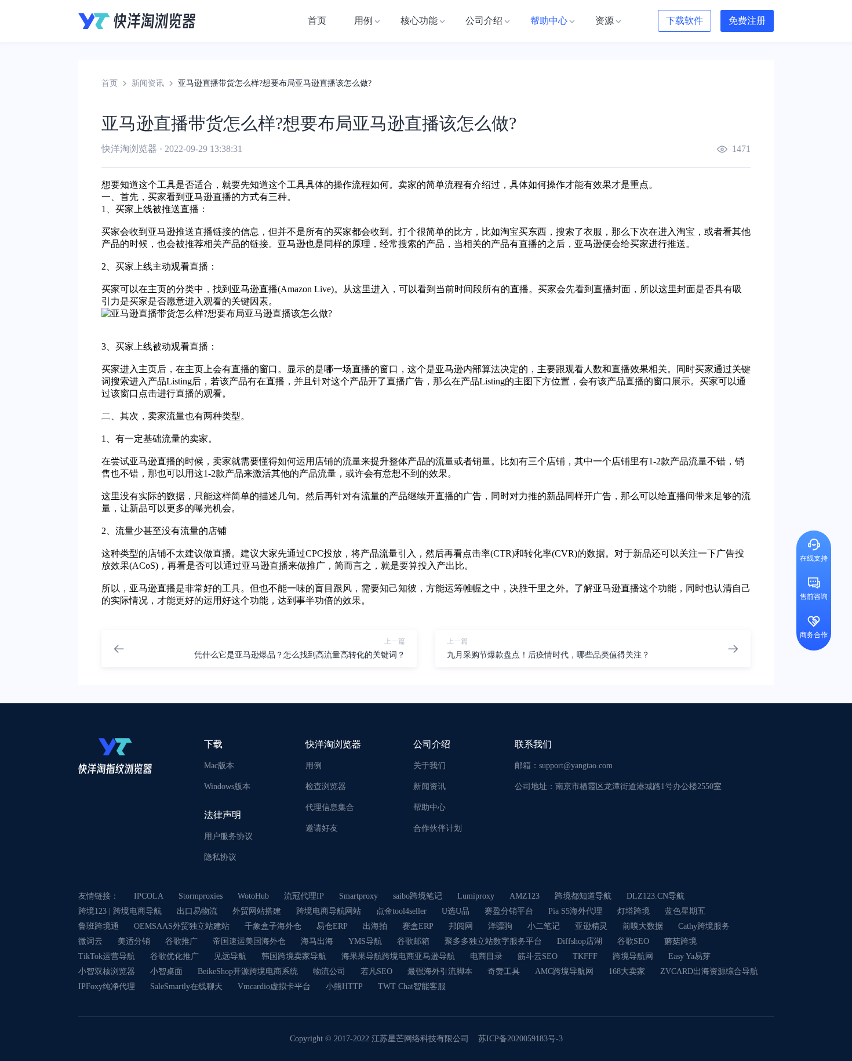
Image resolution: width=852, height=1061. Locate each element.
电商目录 (486, 956)
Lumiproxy (475, 896)
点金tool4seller (401, 911)
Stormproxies (201, 896)
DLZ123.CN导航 (655, 896)
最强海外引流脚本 (439, 971)
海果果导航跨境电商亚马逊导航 (398, 956)
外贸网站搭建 (256, 911)
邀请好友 (321, 828)
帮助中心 (429, 807)
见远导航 (230, 956)
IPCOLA (148, 896)
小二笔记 (543, 926)
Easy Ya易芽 (689, 956)
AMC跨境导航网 (564, 971)
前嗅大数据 (642, 926)
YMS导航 (365, 941)
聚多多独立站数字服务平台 (493, 941)
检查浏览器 (325, 786)
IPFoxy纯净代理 (106, 986)
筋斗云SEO (538, 956)
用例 (313, 765)
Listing (179, 381)
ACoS (143, 566)
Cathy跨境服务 (704, 926)
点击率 (476, 553)
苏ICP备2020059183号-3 (520, 1038)
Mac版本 (219, 765)
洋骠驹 (500, 926)
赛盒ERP (418, 926)
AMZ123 (524, 896)
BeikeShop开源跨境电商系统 (248, 971)
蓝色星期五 (685, 911)
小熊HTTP (344, 986)
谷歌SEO (633, 941)
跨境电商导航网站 (328, 911)
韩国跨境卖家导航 (293, 956)
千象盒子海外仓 (273, 926)
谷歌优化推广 (174, 956)
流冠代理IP (304, 896)
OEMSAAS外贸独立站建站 (182, 926)
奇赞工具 (503, 971)
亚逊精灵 (591, 926)
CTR (502, 553)
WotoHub (253, 896)
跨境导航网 (633, 956)
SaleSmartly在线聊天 (186, 986)
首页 (109, 83)
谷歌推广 (181, 941)
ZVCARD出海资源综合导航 (709, 971)
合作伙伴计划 (437, 828)
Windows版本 (227, 786)
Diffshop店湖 (579, 941)
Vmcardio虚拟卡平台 (274, 986)
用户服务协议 (228, 836)
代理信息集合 (329, 807)
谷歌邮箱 (413, 941)
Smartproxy (358, 896)
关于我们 (429, 765)
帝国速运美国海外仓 (249, 941)
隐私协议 (220, 857)
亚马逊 (199, 197)
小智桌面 (166, 971)
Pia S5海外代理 (575, 911)
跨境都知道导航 (583, 896)
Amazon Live (306, 289)
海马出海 (317, 941)
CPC (314, 553)
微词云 (90, 941)
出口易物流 (197, 911)
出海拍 (375, 926)
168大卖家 (627, 971)
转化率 (538, 553)
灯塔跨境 (633, 911)
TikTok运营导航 (106, 956)
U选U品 (455, 911)
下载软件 (684, 21)
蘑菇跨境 (680, 941)
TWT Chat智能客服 (412, 986)
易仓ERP (332, 926)
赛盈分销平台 (509, 911)
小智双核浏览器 (106, 971)
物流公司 (329, 971)
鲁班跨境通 (98, 926)
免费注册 (747, 21)
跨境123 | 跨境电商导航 (120, 911)
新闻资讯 (148, 83)
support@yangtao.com (576, 765)
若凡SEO (376, 971)
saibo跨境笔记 (417, 896)
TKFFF (585, 956)
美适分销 (134, 941)
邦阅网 (461, 926)
